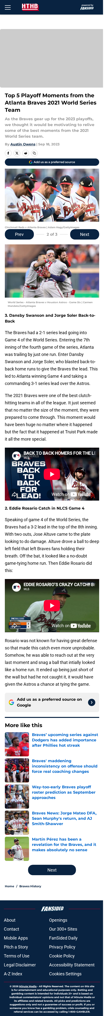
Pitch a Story (16, 946)
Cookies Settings (65, 973)
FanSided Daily (63, 938)
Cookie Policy (62, 955)
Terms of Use (17, 955)
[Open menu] (8, 7)
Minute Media (28, 986)
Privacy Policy (62, 946)
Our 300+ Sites (63, 929)
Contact (11, 929)
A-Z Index (13, 973)
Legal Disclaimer (20, 964)
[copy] (34, 153)
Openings (58, 920)
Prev (19, 234)
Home (9, 886)
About (9, 920)
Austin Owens (22, 144)
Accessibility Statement (72, 964)
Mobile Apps (16, 938)
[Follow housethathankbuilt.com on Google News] (91, 702)
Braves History (30, 886)
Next (84, 234)
